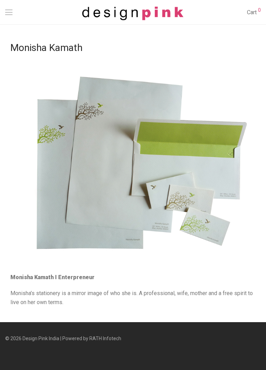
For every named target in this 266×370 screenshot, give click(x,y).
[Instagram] (18, 353)
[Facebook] (7, 353)
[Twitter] (29, 353)
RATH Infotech (105, 338)
